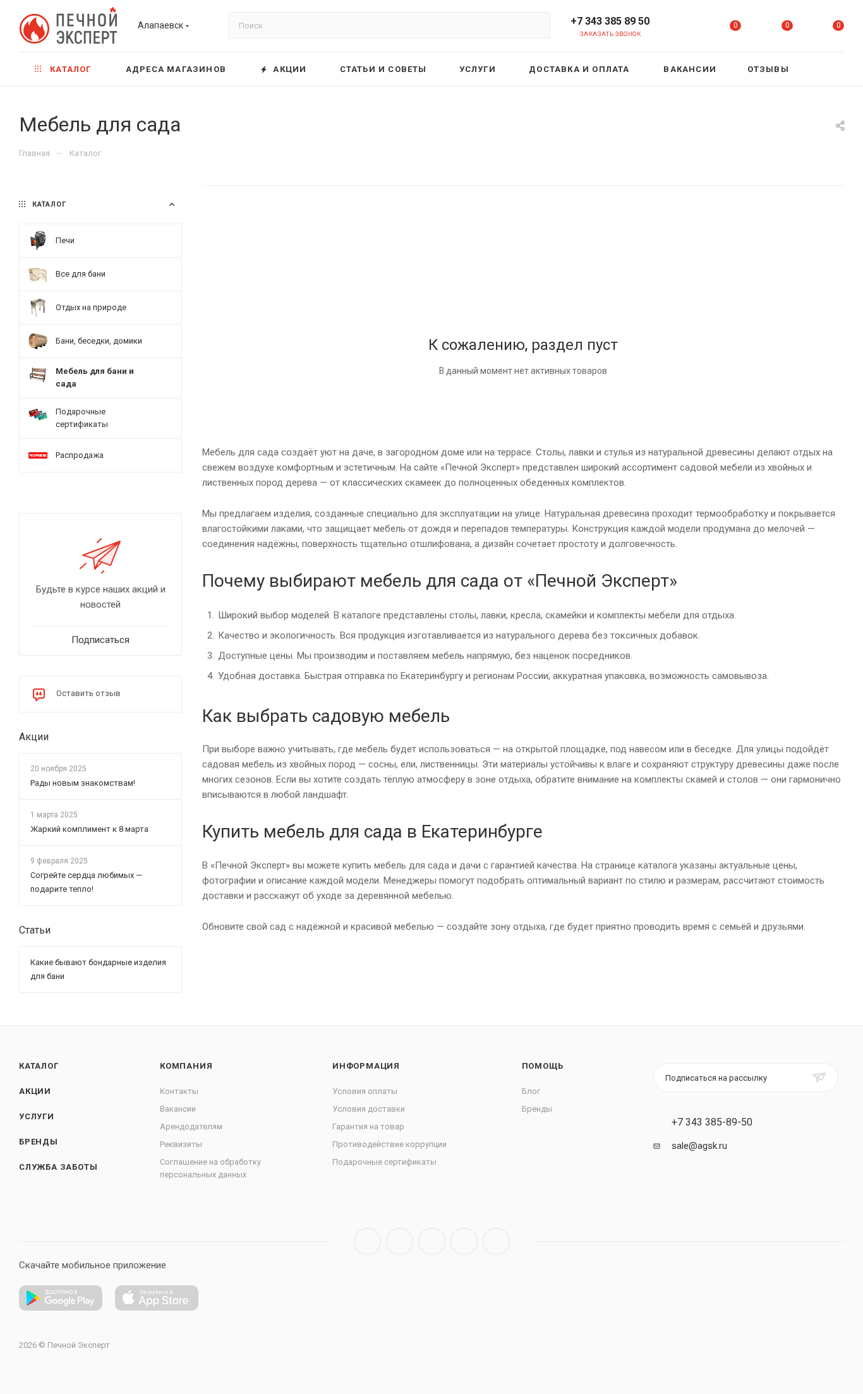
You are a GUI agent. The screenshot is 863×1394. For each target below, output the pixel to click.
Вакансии (178, 1109)
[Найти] (534, 25)
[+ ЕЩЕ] (824, 69)
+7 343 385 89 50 (609, 21)
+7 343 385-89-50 (712, 1122)
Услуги (36, 1116)
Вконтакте (367, 1241)
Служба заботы (58, 1167)
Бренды (38, 1141)
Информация (366, 1066)
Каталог (39, 1066)
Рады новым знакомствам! (82, 783)
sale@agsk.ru (699, 1145)
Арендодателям (191, 1126)
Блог (531, 1091)
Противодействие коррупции (389, 1144)
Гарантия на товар (368, 1126)
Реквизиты (181, 1144)
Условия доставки (368, 1109)
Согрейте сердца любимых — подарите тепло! (86, 882)
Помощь (543, 1066)
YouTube (431, 1241)
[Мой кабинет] (684, 28)
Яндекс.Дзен (496, 1241)
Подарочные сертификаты (384, 1162)
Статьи (35, 931)
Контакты (179, 1091)
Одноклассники (464, 1241)
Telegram (399, 1241)
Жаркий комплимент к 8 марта (89, 829)
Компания (186, 1066)
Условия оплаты (364, 1091)
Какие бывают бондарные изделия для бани (98, 970)
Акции (34, 737)
